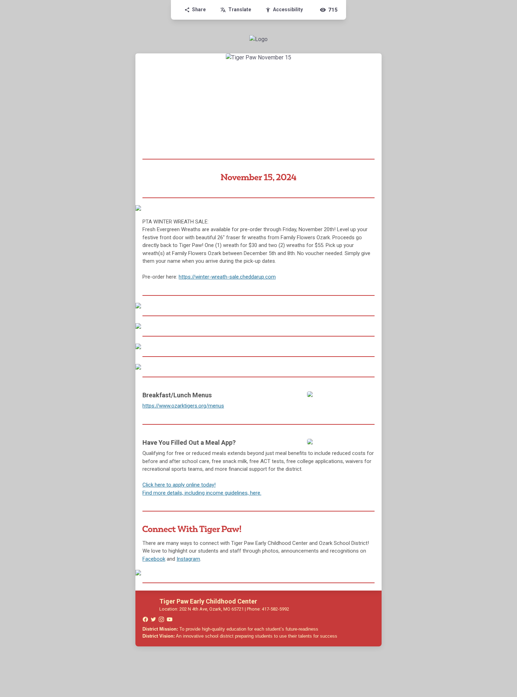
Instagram (188, 559)
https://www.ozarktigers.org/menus (183, 406)
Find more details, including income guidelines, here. (201, 493)
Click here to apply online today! (179, 485)
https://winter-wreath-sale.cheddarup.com (227, 277)
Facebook (153, 559)
